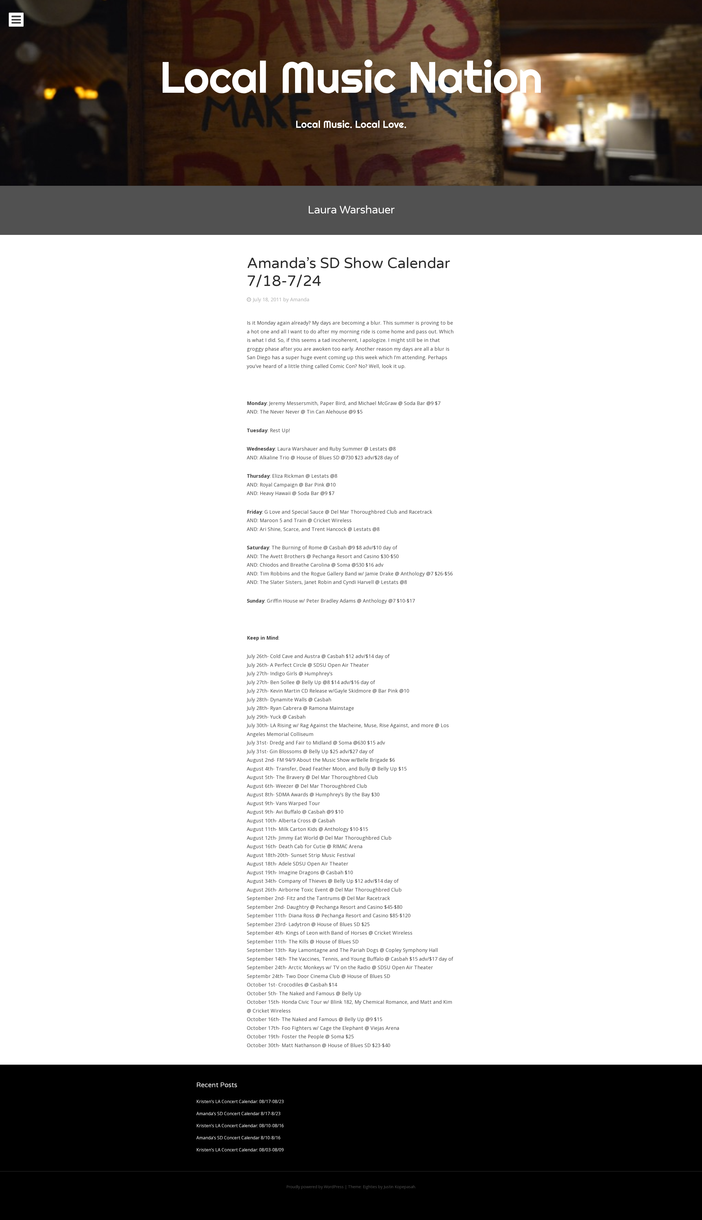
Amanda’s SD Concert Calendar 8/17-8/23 (238, 1114)
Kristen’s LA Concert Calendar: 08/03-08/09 (240, 1150)
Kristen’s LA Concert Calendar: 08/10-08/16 (240, 1126)
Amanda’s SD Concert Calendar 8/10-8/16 (238, 1138)
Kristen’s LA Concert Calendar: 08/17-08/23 (240, 1101)
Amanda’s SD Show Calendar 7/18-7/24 (348, 272)
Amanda (299, 299)
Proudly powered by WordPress (315, 1186)
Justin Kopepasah (399, 1186)
